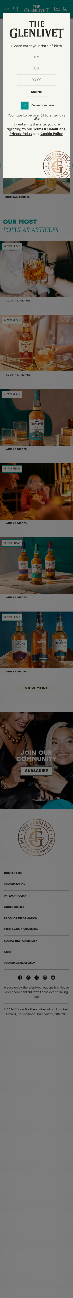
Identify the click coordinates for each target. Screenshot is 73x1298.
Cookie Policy (51, 134)
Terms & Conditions (49, 129)
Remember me (42, 105)
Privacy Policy (21, 134)
